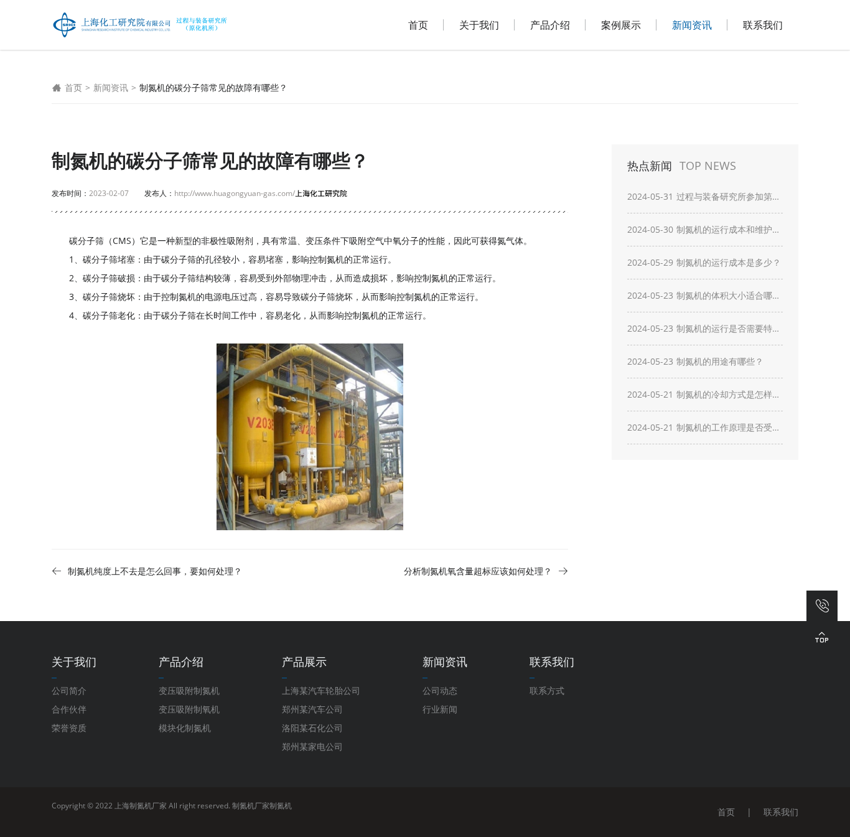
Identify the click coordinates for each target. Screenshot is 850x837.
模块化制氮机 (185, 728)
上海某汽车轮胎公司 (321, 690)
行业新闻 (440, 709)
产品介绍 (550, 25)
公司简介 (69, 690)
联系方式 (547, 690)
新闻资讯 (692, 25)
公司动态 (440, 690)
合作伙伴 (69, 709)
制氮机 (183, 296)
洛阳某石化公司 (312, 728)
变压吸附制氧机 (189, 709)
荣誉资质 (69, 728)
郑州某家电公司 (312, 746)
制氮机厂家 (250, 805)
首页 (418, 25)
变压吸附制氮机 (189, 690)
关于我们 (479, 25)
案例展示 (621, 25)
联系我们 (763, 25)
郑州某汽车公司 (312, 709)
